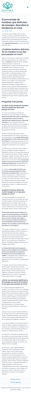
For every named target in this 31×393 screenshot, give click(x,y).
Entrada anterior (15, 379)
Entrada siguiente (16, 382)
